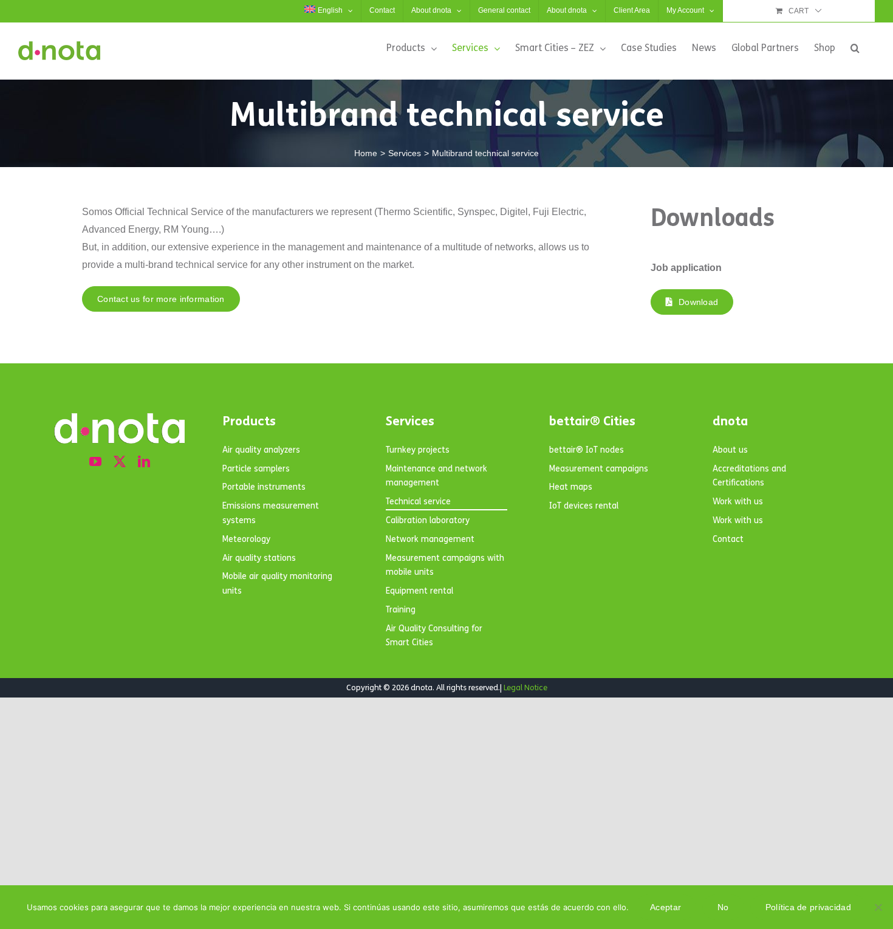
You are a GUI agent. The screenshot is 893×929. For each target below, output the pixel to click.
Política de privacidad (808, 907)
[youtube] (95, 462)
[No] (878, 907)
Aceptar (665, 907)
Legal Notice (525, 688)
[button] (855, 48)
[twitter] (120, 462)
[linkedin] (144, 462)
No (723, 907)
